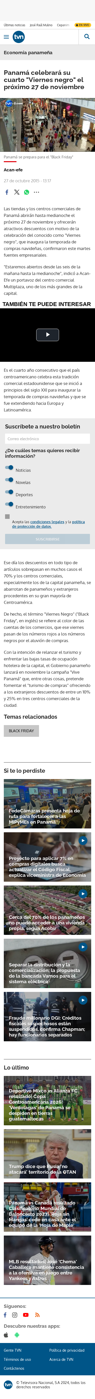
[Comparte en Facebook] (7, 192)
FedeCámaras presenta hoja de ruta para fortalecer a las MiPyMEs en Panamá (44, 816)
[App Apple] (7, 1335)
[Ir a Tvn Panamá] (46, 37)
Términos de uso (17, 1359)
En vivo (84, 24)
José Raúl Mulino (41, 25)
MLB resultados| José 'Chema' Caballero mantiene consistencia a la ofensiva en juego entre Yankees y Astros (46, 1270)
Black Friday (21, 730)
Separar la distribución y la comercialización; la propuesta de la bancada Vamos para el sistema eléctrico (44, 973)
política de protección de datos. (48, 524)
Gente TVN (12, 1350)
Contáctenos (14, 1368)
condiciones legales (47, 522)
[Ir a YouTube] (27, 1315)
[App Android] (18, 1335)
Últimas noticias (14, 25)
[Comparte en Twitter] (17, 192)
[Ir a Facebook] (6, 1315)
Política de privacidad (66, 1350)
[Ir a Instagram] (15, 1315)
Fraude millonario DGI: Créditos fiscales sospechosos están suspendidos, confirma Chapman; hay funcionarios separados (47, 1026)
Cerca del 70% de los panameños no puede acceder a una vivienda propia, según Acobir (47, 922)
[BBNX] (8, 1384)
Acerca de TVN (61, 1359)
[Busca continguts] (87, 37)
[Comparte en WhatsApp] (27, 192)
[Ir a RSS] (38, 1315)
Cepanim (63, 25)
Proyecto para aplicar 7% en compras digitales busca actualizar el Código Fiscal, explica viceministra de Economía (47, 866)
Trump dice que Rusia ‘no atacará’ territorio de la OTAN (42, 1169)
